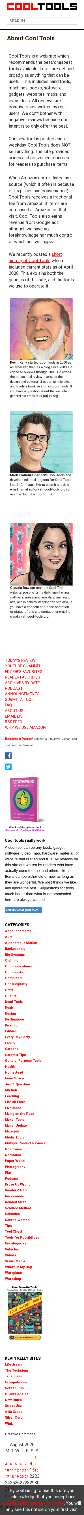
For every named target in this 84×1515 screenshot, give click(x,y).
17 (7, 1477)
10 (7, 1470)
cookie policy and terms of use (33, 1503)
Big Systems (15, 955)
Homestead (14, 1072)
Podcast (11, 1179)
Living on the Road (19, 1114)
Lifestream (13, 1364)
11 (12, 1470)
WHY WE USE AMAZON (25, 727)
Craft (9, 990)
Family (10, 1043)
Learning (12, 1096)
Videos (10, 1255)
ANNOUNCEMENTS (22, 694)
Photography (15, 1167)
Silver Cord (14, 1418)
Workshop (13, 1279)
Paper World (15, 1161)
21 (27, 1477)
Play (8, 1173)
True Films (13, 1376)
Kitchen (11, 1090)
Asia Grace (13, 1412)
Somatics (12, 1214)
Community (14, 972)
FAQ (8, 705)
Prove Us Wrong (17, 1184)
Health (10, 1067)
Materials (12, 1131)
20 (22, 1477)
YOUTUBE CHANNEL (23, 666)
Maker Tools (14, 1120)
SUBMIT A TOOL (19, 699)
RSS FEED (13, 722)
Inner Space (14, 1078)
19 (17, 1477)
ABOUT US (14, 710)
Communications (18, 966)
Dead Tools (14, 1002)
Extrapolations (16, 1382)
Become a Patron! (19, 739)
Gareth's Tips (15, 1055)
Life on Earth (15, 1102)
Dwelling (11, 1025)
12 (17, 1470)
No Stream (13, 1149)
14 (27, 1470)
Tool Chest (13, 1231)
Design (10, 1014)
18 (12, 1477)
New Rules (13, 1400)
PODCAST (14, 688)
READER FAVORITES (22, 677)
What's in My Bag (18, 1267)
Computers (14, 978)
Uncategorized (16, 1243)
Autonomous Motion (21, 943)
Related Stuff (15, 1202)
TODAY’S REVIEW (20, 660)
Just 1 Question (17, 1084)
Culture (11, 996)
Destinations (15, 1019)
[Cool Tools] (42, 6)
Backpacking (15, 949)
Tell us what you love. (22, 910)
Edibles (11, 1031)
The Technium (16, 1370)
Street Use (13, 1406)
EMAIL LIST (15, 716)
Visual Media (15, 1261)
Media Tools (14, 1137)
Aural (9, 937)
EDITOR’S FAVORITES (23, 671)
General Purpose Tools (23, 1061)
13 (22, 1470)
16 (36, 1470)
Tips (8, 1226)
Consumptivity (16, 984)
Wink (9, 1424)
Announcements (18, 931)
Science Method (18, 1208)
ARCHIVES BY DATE (22, 683)
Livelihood (13, 1108)
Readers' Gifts (16, 1190)
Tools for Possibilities (22, 1238)
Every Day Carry (17, 1037)
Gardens (11, 1049)
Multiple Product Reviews (25, 1143)
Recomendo (14, 1196)
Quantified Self (17, 1394)
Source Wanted (17, 1220)
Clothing (11, 960)
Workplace (13, 1273)
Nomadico (13, 1155)
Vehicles (12, 1249)
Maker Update (16, 1126)
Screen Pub (14, 1388)
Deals (9, 1008)
